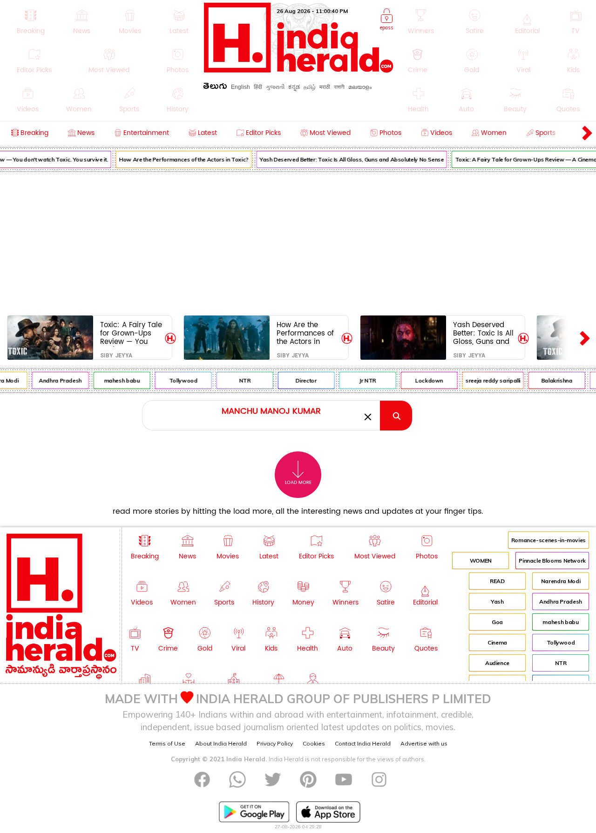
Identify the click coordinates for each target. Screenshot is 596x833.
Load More (298, 482)
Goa (497, 621)
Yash (497, 601)
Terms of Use (167, 743)
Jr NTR (364, 380)
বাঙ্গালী (339, 87)
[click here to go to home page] (298, 70)
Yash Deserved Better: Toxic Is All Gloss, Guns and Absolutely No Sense (348, 159)
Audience (497, 662)
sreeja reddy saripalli (489, 380)
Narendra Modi (560, 581)
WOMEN (481, 560)
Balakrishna (553, 380)
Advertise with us (423, 743)
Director (302, 380)
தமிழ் (310, 87)
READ (497, 581)
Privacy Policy (275, 743)
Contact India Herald (363, 743)
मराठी (324, 87)
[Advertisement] (298, 241)
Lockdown (426, 380)
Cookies (314, 743)
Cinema (497, 642)
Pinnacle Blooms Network (552, 560)
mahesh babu (118, 380)
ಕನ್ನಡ (294, 87)
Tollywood (180, 380)
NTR (241, 380)
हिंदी (258, 87)
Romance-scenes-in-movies (548, 540)
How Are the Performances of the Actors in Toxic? (180, 159)
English (240, 87)
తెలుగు (215, 87)
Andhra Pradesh (56, 380)
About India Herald (221, 743)
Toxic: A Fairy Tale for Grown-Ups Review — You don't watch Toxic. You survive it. (131, 333)
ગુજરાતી (275, 87)
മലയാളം (360, 87)
